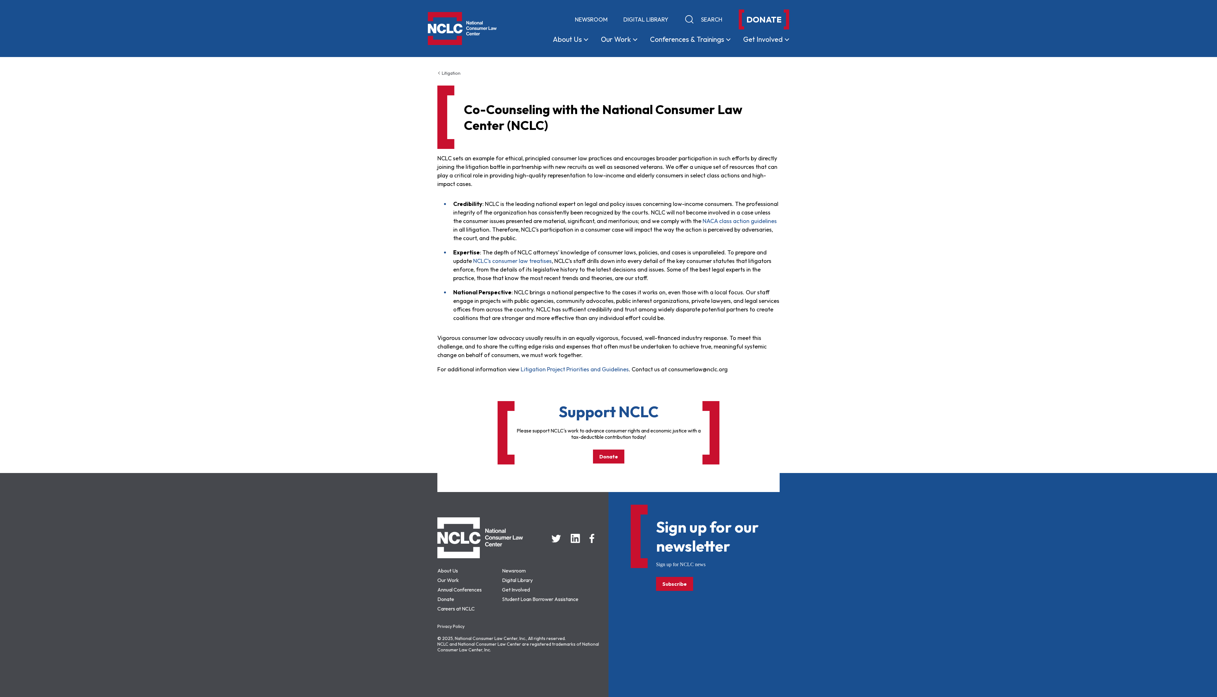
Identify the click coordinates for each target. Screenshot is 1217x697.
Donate (608, 456)
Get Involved (516, 589)
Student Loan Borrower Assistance (540, 599)
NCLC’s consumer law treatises (512, 261)
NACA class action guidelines (740, 221)
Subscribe (674, 584)
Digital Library (645, 19)
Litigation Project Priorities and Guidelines (575, 369)
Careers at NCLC (456, 608)
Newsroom (591, 19)
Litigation (450, 73)
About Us (447, 570)
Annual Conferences (459, 589)
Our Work (448, 580)
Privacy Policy (451, 626)
